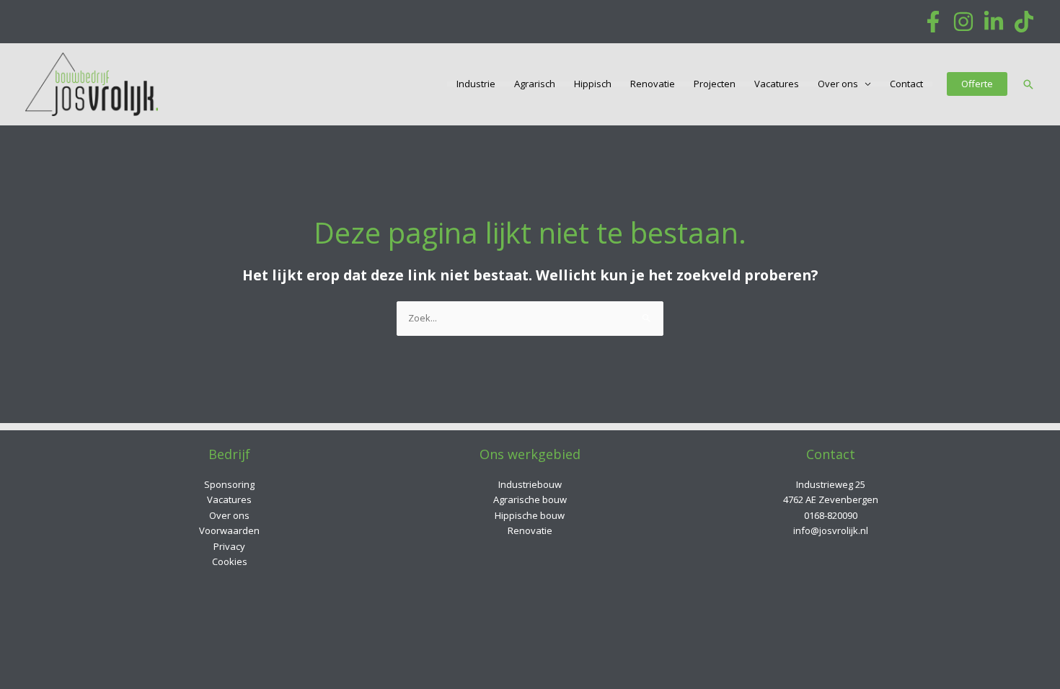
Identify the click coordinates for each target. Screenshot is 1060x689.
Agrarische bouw (530, 499)
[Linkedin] (993, 21)
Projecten (715, 83)
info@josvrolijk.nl (830, 530)
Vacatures (776, 83)
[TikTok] (1024, 21)
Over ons (838, 83)
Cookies (229, 561)
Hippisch (592, 83)
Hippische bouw (530, 515)
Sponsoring (229, 484)
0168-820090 (830, 515)
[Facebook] (933, 21)
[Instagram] (963, 21)
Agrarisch (534, 83)
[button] (977, 84)
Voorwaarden (229, 530)
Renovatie (652, 83)
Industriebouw (530, 484)
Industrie (475, 83)
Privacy (229, 546)
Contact (906, 83)
